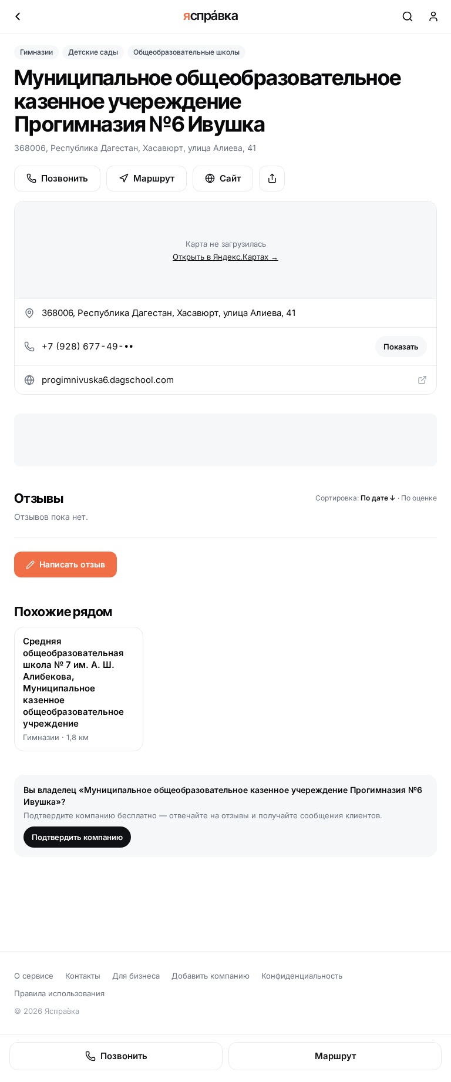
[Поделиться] (272, 178)
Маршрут (153, 178)
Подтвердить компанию (77, 837)
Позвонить (64, 178)
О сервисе (33, 975)
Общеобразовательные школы (186, 52)
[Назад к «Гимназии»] (18, 16)
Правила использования (59, 993)
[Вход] (433, 16)
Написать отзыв (72, 564)
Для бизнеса (136, 975)
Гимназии (36, 52)
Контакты (82, 975)
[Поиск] (407, 16)
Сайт (230, 178)
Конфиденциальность (301, 975)
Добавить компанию (210, 975)
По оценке (419, 497)
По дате (378, 497)
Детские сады (93, 52)
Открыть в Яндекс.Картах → (225, 256)
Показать (401, 346)
